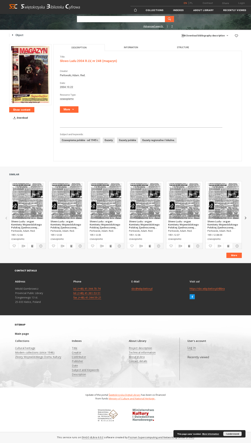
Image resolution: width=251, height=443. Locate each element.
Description (79, 374)
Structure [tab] (183, 47)
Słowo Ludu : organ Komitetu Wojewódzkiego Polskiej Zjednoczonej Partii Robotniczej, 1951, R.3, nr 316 (183, 224)
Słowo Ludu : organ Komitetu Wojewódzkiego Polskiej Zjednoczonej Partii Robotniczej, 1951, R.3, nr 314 (105, 224)
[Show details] (40, 246)
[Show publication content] (32, 246)
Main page (22, 333)
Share (225, 3)
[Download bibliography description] (22, 246)
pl (191, 3)
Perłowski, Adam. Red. (72, 75)
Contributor (79, 357)
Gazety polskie (127, 140)
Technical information (142, 352)
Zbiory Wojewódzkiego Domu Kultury (38, 357)
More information (210, 434)
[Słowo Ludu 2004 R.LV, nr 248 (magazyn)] (30, 74)
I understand (232, 433)
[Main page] (135, 10)
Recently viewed (234, 10)
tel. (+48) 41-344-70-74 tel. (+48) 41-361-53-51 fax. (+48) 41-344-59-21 (87, 293)
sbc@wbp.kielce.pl (142, 288)
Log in (191, 348)
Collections (155, 10)
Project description (140, 348)
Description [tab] (79, 47)
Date (75, 365)
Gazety (109, 140)
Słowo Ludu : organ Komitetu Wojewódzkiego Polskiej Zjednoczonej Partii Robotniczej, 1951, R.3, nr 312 (66, 224)
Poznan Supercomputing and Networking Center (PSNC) (161, 437)
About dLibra (137, 357)
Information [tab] (131, 47)
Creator (76, 352)
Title (74, 348)
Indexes (178, 10)
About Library (203, 10)
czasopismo (67, 98)
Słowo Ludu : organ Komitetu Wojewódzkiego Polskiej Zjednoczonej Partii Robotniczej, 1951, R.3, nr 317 (222, 224)
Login (241, 3)
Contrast (208, 3)
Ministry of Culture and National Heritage (132, 398)
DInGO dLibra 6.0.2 (92, 437)
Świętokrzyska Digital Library (125, 394)
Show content (22, 109)
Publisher (77, 361)
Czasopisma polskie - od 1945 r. (80, 140)
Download (22, 117)
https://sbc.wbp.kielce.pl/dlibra (207, 288)
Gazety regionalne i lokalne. (158, 140)
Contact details (138, 361)
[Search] (169, 19)
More (234, 255)
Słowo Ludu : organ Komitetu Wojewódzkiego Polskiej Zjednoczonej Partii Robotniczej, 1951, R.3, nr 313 (26, 224)
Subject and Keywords (85, 370)
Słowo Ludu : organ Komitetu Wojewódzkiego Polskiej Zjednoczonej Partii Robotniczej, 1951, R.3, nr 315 (144, 224)
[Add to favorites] (236, 35)
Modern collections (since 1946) (34, 352)
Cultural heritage (25, 348)
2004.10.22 (66, 87)
